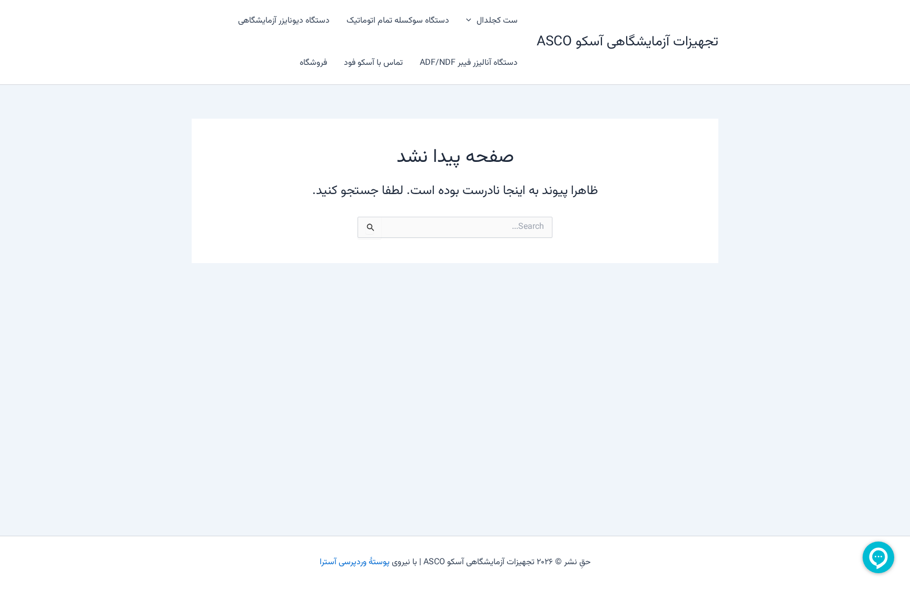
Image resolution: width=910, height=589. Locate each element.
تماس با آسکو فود (373, 63)
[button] (471, 21)
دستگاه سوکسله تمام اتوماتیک (398, 20)
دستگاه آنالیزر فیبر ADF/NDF (469, 63)
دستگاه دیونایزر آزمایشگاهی (284, 20)
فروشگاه (313, 63)
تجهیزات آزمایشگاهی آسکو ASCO (627, 42)
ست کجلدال (497, 20)
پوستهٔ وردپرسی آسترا (355, 562)
